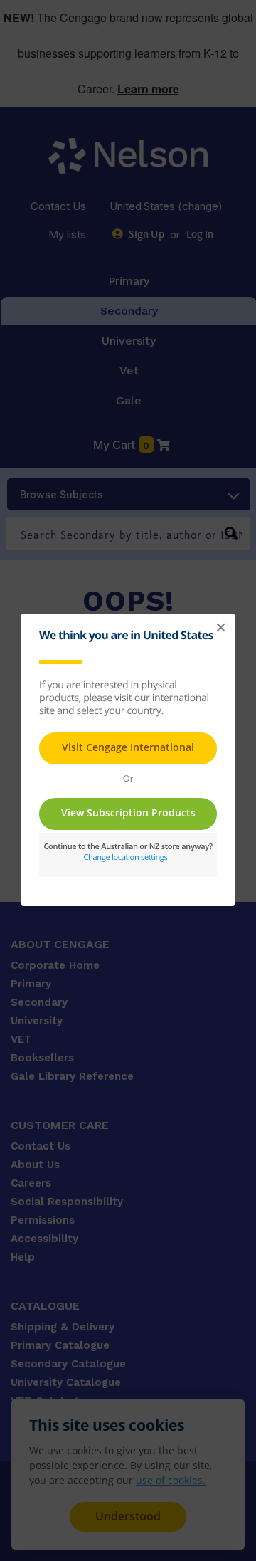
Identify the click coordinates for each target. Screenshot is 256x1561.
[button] (220, 628)
